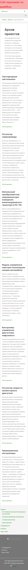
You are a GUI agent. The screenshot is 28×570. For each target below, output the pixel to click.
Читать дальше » (7, 126)
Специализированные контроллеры (13, 517)
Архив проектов (7, 522)
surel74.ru (5, 6)
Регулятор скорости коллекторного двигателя (12, 390)
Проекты (3, 509)
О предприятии (5, 525)
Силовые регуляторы (8, 519)
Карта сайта (4, 531)
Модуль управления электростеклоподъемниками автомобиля (13, 267)
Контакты (3, 528)
